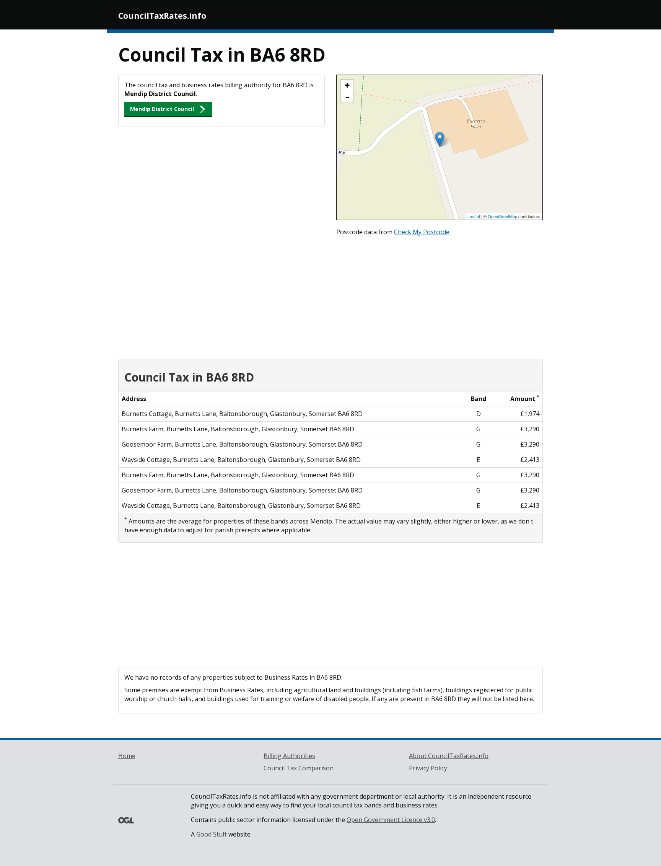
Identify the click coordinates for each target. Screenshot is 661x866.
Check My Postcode (421, 232)
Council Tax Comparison (299, 768)
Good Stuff (211, 834)
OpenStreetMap (502, 216)
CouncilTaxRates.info (162, 15)
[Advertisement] (330, 295)
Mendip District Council (162, 109)
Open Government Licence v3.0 (391, 819)
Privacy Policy (428, 768)
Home (126, 756)
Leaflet (473, 216)
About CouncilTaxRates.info (448, 756)
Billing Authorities (289, 756)
